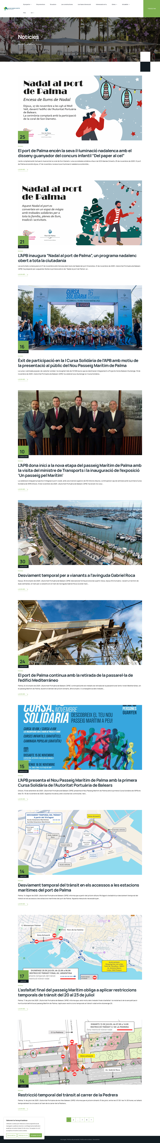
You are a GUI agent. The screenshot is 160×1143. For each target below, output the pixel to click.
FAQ (24, 13)
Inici (19, 44)
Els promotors (40, 4)
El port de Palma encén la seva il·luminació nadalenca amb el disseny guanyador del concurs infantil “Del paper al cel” (75, 153)
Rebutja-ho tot (23, 1135)
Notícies (20, 146)
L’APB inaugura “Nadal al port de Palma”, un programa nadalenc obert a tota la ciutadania (77, 258)
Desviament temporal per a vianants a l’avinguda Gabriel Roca (76, 575)
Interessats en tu (101, 4)
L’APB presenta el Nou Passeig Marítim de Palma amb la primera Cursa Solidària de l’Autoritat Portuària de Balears (77, 782)
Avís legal (63, 1139)
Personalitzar (11, 1135)
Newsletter (96, 1139)
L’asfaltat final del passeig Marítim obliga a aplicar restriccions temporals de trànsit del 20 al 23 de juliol (77, 992)
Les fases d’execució (84, 4)
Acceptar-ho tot (36, 1135)
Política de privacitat (73, 1139)
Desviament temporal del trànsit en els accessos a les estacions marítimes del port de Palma (78, 887)
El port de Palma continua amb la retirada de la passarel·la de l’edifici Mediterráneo (75, 677)
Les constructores (67, 4)
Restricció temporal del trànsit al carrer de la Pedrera (68, 1095)
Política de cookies (86, 1139)
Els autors (53, 4)
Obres (114, 4)
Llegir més (21, 169)
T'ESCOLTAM (152, 8)
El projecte (26, 4)
